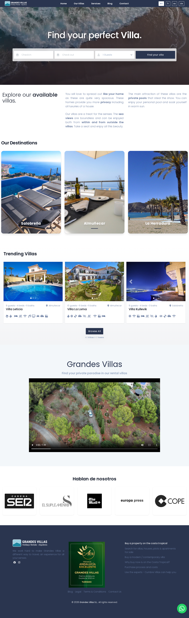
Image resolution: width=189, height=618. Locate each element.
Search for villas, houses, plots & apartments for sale (150, 550)
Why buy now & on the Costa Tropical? (147, 562)
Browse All (94, 331)
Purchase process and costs (141, 567)
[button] (8, 281)
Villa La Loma (77, 309)
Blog (70, 591)
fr (168, 3)
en (161, 3)
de (181, 3)
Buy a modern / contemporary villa (145, 557)
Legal (78, 591)
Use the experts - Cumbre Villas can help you (150, 572)
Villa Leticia (14, 309)
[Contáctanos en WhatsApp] (182, 608)
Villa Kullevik (138, 309)
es (174, 3)
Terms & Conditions (95, 591)
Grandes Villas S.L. (88, 602)
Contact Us (114, 591)
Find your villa (155, 54)
